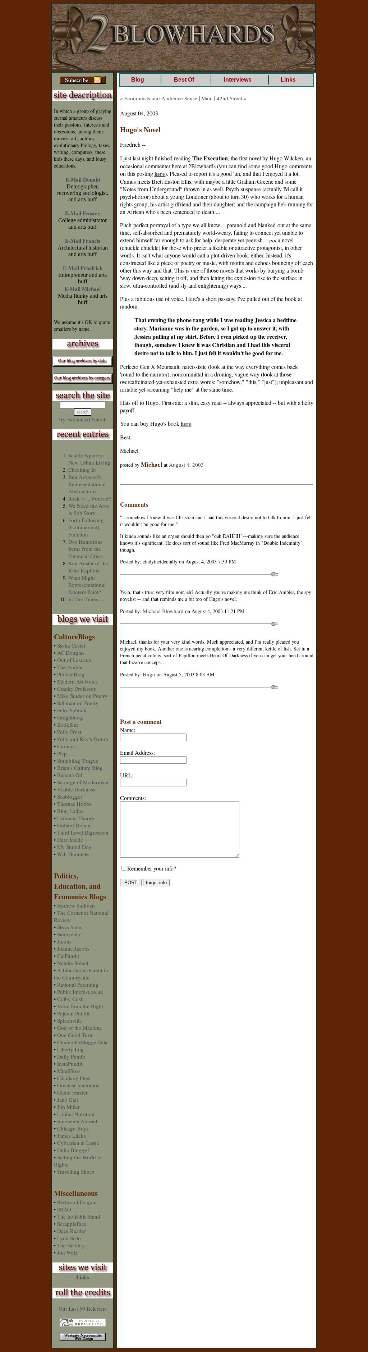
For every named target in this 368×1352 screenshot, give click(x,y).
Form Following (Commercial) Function (86, 527)
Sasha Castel (71, 645)
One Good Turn (74, 1034)
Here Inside (70, 839)
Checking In (82, 469)
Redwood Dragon (77, 1202)
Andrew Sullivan (76, 905)
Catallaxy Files (73, 1078)
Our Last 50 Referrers (83, 1308)
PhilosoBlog (70, 674)
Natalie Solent (72, 963)
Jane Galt (67, 1099)
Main (207, 98)
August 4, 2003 (186, 464)
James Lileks (71, 1135)
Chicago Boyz (73, 1128)
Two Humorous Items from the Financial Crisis (85, 548)
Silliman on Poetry (77, 703)
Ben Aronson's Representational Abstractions (87, 484)
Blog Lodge (70, 810)
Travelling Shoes (75, 1171)
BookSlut (67, 724)
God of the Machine (79, 1027)
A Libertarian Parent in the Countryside (81, 974)
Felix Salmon (72, 710)
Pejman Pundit (73, 1013)
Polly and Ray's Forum (82, 739)
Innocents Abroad (77, 1121)
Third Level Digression (83, 832)
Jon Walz (67, 1252)
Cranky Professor (76, 688)
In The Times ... (86, 599)
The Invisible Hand (78, 1216)
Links (82, 1277)
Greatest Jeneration (78, 1085)
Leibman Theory (76, 818)
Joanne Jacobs (73, 948)
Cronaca (66, 746)
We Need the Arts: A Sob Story (88, 509)
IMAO (64, 1209)
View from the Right (80, 1006)
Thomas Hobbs (74, 803)
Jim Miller (68, 1106)
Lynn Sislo (69, 1238)
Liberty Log (70, 1049)
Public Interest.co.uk (80, 991)
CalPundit (68, 955)
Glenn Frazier (72, 1092)
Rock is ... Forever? (89, 498)
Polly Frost (69, 731)
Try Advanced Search (82, 419)
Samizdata (68, 934)
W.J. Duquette (73, 854)
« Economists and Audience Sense (158, 98)
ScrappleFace (72, 1223)
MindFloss (68, 1070)
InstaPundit (69, 1063)
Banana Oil (69, 774)
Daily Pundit (71, 1056)
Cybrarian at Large (78, 1142)
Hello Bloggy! (73, 1150)
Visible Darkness (76, 789)
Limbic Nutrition (76, 1114)
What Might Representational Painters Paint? (87, 584)
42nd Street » (232, 98)
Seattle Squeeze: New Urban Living (89, 459)
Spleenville (69, 1020)
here (160, 174)
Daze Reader (71, 1230)
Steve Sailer (70, 927)
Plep (62, 753)
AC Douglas (70, 652)
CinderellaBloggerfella (82, 1042)
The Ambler (70, 667)
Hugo (149, 674)
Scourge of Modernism (83, 782)
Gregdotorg (70, 717)
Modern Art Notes (77, 681)
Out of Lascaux (74, 659)
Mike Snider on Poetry (82, 695)
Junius (64, 941)
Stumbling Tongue (77, 760)
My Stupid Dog (74, 846)
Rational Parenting (77, 984)
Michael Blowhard (163, 611)
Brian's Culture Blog (80, 767)
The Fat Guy (71, 1245)
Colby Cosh (70, 998)
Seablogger (69, 796)
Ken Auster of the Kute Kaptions (88, 566)
